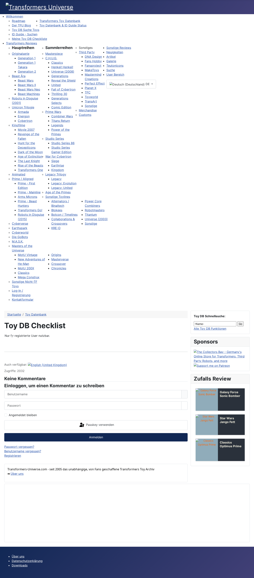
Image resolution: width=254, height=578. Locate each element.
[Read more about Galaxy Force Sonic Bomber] (207, 399)
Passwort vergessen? (19, 447)
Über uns (17, 474)
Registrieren (12, 455)
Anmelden (96, 437)
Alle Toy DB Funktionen (210, 328)
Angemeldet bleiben (23, 415)
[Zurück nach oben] (249, 573)
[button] (23, 47)
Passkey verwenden (99, 425)
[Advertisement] (119, 513)
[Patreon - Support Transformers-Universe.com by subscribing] (212, 365)
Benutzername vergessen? (22, 451)
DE (148, 84)
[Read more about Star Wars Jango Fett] (207, 424)
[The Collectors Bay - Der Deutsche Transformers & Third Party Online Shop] (220, 356)
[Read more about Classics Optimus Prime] (207, 450)
